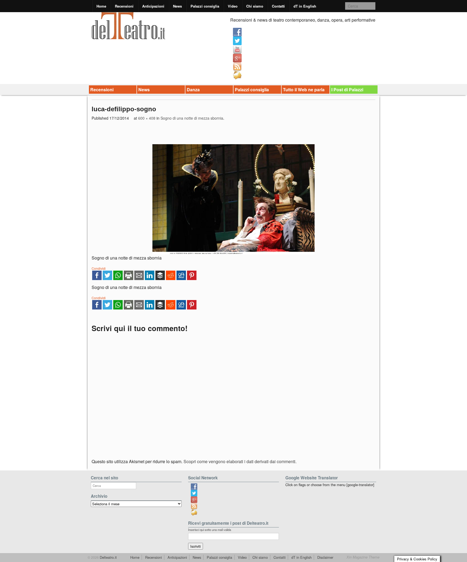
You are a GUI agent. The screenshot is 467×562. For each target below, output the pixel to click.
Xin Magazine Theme (362, 557)
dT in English (304, 6)
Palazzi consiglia (205, 6)
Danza (193, 89)
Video (233, 6)
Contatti (278, 6)
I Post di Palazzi (347, 89)
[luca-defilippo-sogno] (233, 199)
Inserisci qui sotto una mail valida (209, 529)
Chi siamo (254, 6)
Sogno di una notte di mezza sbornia (192, 118)
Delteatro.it (108, 557)
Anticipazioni (153, 6)
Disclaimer (325, 557)
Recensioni (124, 6)
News (177, 6)
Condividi (99, 268)
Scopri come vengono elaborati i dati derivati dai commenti (239, 461)
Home (101, 6)
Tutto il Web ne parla (304, 89)
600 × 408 (146, 118)
